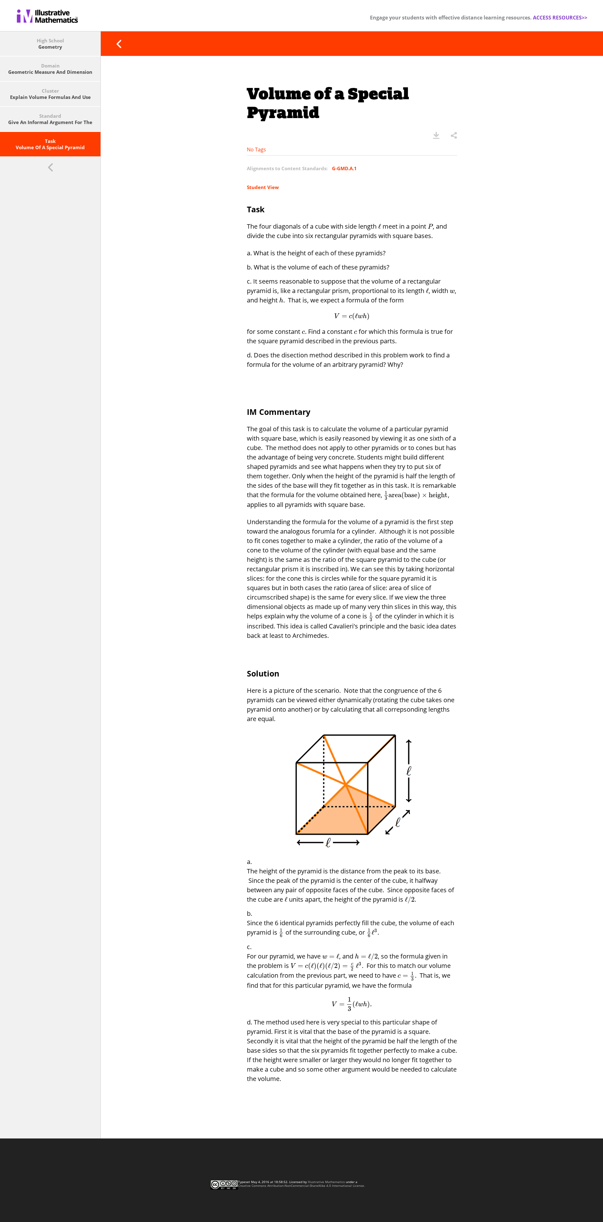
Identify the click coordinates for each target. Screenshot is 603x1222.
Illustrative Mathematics (326, 1182)
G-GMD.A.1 (344, 168)
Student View (263, 187)
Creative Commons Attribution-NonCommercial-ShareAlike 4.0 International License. (301, 1185)
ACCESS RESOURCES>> (560, 17)
